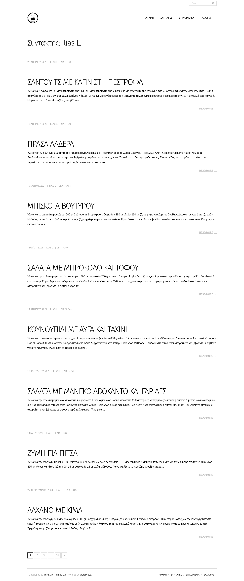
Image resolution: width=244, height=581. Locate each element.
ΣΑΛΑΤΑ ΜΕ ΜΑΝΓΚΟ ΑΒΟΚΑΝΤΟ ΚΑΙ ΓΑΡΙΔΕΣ (96, 391)
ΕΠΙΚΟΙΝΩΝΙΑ (193, 574)
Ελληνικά (209, 574)
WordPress (85, 574)
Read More (206, 108)
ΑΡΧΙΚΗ (163, 574)
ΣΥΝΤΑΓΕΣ (176, 574)
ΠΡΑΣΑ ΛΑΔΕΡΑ (50, 144)
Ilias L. (54, 62)
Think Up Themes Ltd (55, 574)
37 (57, 555)
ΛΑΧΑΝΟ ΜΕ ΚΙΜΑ (54, 510)
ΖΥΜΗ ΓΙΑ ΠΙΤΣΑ (52, 453)
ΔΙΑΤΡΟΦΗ (67, 62)
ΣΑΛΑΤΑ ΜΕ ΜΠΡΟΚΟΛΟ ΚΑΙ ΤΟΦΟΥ (82, 268)
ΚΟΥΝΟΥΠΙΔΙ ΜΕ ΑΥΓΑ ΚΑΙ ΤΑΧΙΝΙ (77, 329)
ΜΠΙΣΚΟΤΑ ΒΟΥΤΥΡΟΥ (60, 206)
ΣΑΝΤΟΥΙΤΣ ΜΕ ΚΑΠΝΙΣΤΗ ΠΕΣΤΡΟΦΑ (85, 82)
